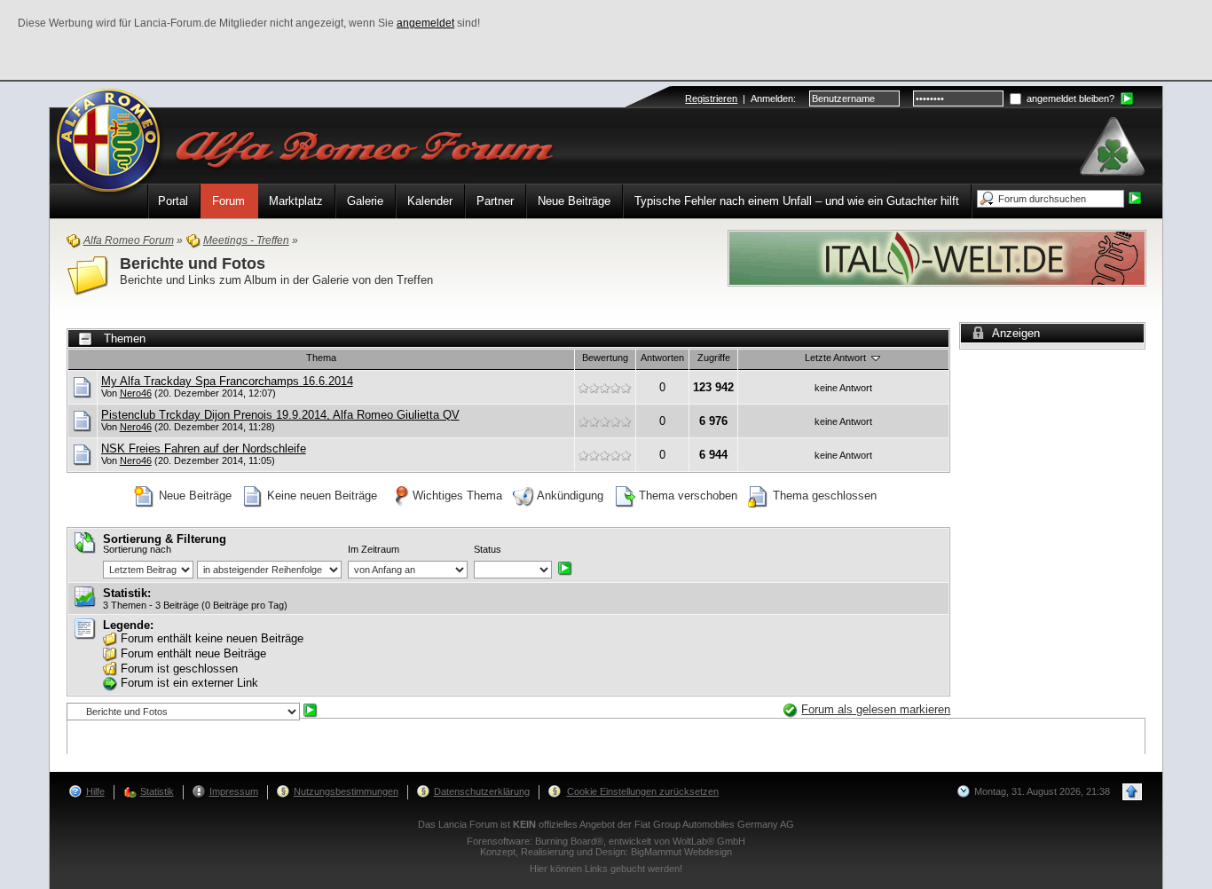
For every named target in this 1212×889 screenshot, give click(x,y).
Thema (321, 357)
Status (487, 549)
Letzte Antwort (837, 357)
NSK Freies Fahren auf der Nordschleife (203, 448)
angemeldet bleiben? (1069, 98)
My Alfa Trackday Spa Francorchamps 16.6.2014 (227, 381)
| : (740, 98)
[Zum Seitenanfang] (1132, 791)
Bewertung (605, 357)
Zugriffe (713, 357)
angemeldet (425, 23)
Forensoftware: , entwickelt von (606, 841)
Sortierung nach (137, 549)
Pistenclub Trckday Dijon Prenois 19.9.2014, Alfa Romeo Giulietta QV (280, 414)
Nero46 (136, 393)
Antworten (662, 357)
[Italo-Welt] (937, 257)
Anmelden (772, 98)
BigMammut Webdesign (681, 851)
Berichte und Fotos (192, 263)
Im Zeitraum (373, 549)
